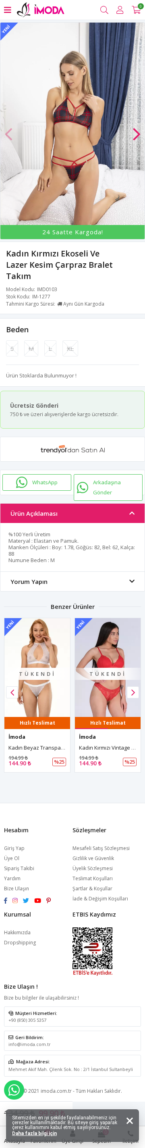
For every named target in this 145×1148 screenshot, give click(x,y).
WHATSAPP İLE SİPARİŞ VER (14, 1090)
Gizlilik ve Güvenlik (93, 858)
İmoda (16, 736)
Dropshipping (20, 942)
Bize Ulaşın (16, 888)
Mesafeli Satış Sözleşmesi (101, 848)
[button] (136, 130)
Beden (17, 329)
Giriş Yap (14, 848)
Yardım (12, 878)
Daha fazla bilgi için (34, 1133)
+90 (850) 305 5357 (27, 1020)
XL (70, 348)
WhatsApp (45, 482)
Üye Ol (11, 858)
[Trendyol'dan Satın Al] (72, 449)
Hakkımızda (17, 932)
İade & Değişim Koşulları (100, 898)
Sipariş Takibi (19, 868)
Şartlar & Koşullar (92, 888)
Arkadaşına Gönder (107, 487)
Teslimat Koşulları (92, 878)
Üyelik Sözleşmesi (92, 868)
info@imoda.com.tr (29, 1044)
